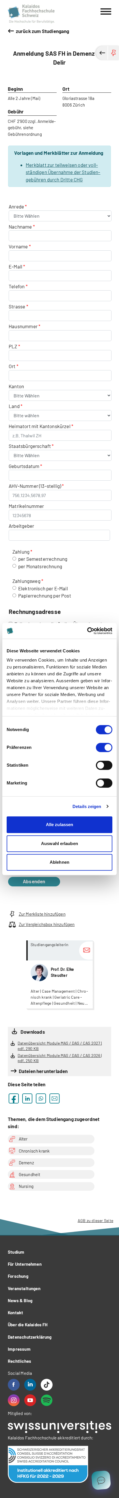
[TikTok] (47, 1385)
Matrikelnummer (26, 506)
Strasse (17, 306)
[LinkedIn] (30, 1385)
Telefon (17, 286)
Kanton (16, 386)
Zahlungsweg (26, 581)
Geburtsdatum (24, 466)
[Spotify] (47, 1400)
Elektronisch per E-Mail (43, 588)
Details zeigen (86, 806)
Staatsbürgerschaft (30, 446)
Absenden (34, 881)
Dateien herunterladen (43, 1071)
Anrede (17, 206)
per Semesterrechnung (42, 559)
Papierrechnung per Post (44, 595)
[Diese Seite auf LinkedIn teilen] (27, 1098)
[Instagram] (14, 1400)
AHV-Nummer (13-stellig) (35, 486)
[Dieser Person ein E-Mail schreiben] (86, 951)
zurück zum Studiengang (42, 31)
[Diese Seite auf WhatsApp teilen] (41, 1098)
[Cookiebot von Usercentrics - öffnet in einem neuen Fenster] (87, 631)
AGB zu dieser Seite (95, 1220)
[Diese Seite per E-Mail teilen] (54, 1098)
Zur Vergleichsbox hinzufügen (47, 924)
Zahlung (20, 551)
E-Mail (15, 266)
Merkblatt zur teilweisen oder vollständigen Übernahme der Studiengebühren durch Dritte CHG (63, 172)
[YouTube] (30, 1400)
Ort (12, 366)
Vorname (18, 246)
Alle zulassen (59, 824)
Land (15, 406)
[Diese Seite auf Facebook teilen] (14, 1098)
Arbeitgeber (21, 526)
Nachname (20, 226)
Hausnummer (23, 326)
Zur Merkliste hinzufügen (42, 914)
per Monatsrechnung (40, 566)
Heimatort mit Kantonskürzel (39, 426)
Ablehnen (59, 862)
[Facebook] (14, 1385)
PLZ (13, 346)
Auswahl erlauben (59, 843)
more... (59, 974)
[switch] (104, 747)
